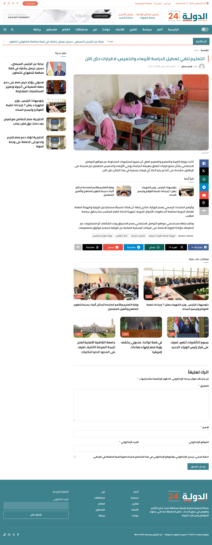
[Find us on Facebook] (17, 3)
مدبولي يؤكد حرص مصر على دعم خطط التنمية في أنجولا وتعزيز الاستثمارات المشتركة (24, 87)
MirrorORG (139, 534)
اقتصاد (119, 29)
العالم (66, 29)
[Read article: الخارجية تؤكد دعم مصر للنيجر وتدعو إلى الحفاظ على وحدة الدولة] (56, 142)
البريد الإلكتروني (129, 442)
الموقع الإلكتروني (199, 442)
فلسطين (51, 29)
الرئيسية (173, 29)
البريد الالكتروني (61, 499)
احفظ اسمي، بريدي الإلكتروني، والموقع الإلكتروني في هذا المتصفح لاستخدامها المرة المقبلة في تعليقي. (151, 457)
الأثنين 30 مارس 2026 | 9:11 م (161, 66)
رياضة (37, 29)
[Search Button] (12, 29)
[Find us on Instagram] (9, 3)
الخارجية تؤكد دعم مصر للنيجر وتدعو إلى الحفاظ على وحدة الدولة (25, 142)
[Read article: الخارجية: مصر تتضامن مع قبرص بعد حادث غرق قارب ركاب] (56, 124)
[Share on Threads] (204, 203)
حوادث (106, 29)
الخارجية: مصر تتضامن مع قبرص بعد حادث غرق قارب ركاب (24, 121)
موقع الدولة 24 (201, 534)
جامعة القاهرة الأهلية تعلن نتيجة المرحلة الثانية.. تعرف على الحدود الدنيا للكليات (96, 347)
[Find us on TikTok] (4, 3)
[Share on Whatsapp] (204, 179)
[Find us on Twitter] (13, 3)
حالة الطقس (121, 236)
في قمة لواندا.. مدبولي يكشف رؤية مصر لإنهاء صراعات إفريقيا (141, 347)
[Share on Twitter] (204, 171)
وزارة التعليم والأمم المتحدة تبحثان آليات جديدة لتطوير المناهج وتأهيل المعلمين (94, 191)
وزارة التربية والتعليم (102, 236)
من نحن (167, 3)
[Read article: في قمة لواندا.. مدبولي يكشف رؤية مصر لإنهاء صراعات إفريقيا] (141, 327)
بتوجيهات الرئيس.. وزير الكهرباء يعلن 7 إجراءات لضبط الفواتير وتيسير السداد (156, 191)
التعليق (203, 386)
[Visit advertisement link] (59, 16)
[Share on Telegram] (204, 187)
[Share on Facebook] (204, 163)
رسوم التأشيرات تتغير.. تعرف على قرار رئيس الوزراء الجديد (190, 345)
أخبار (160, 29)
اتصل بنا (158, 3)
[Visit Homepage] (187, 16)
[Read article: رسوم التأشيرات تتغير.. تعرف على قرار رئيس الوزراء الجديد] (188, 327)
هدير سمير (186, 66)
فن (95, 29)
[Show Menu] (4, 29)
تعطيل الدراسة (138, 236)
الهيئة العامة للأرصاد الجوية (162, 236)
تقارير (133, 29)
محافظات (81, 29)
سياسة (147, 29)
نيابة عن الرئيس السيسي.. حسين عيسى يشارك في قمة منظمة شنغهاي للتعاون (75, 41)
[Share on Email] (204, 195)
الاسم (204, 427)
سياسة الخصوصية (143, 3)
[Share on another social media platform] (204, 211)
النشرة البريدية (30, 3)
